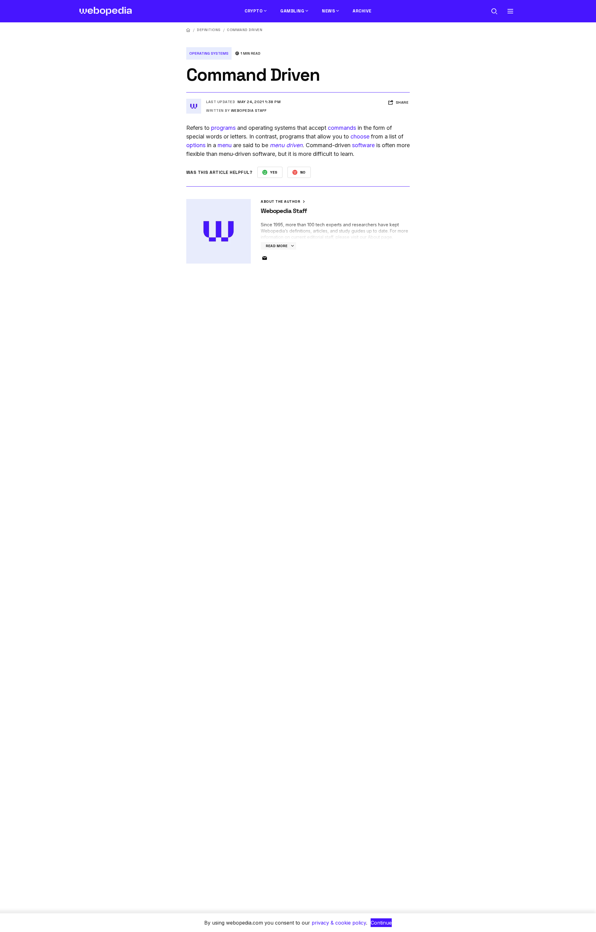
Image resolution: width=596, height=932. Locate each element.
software (363, 145)
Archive (362, 11)
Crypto (254, 11)
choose (359, 136)
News (328, 11)
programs (223, 127)
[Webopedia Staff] (193, 101)
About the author (281, 201)
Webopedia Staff (249, 110)
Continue (381, 923)
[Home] (188, 30)
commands (342, 127)
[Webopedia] (105, 11)
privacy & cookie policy (339, 923)
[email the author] (264, 258)
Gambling (292, 11)
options (195, 145)
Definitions (209, 30)
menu (225, 145)
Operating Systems (208, 53)
